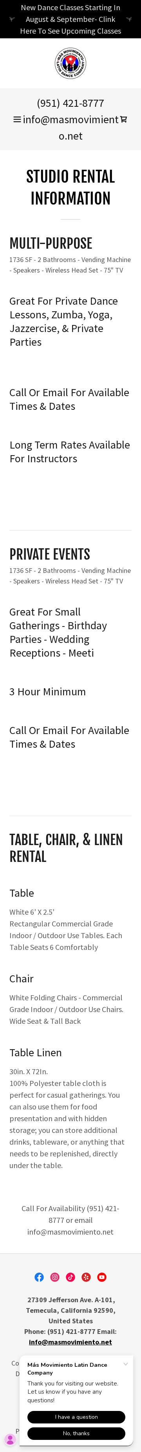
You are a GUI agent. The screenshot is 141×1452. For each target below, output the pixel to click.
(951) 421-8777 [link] (70, 103)
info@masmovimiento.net (70, 1341)
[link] (70, 63)
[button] (17, 119)
